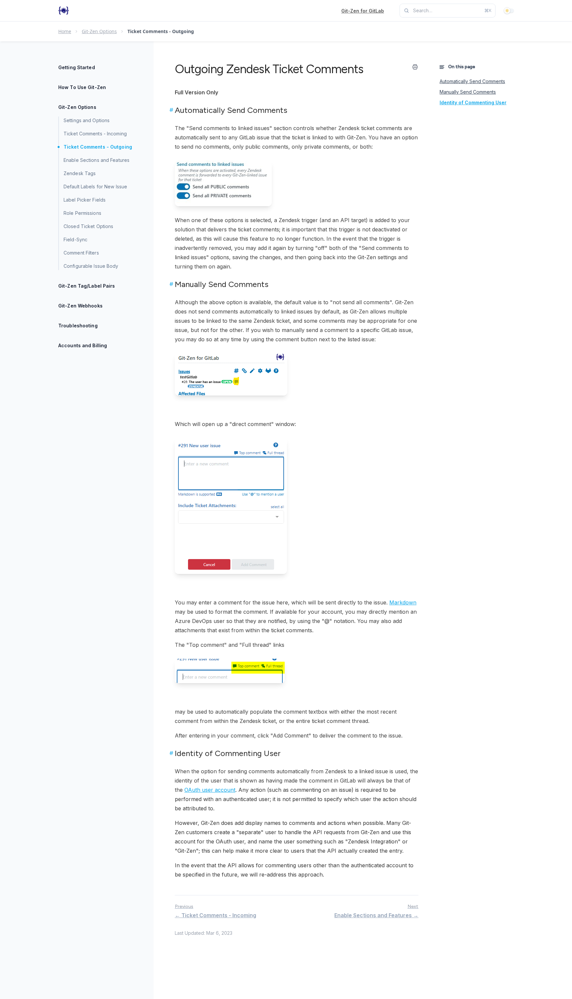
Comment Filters (81, 253)
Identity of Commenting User (473, 102)
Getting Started (76, 67)
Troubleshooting (78, 325)
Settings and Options (87, 120)
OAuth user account (209, 789)
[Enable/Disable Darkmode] (510, 11)
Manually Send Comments (468, 92)
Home (64, 31)
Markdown (402, 602)
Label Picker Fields (85, 200)
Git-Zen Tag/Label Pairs (86, 286)
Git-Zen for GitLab (362, 11)
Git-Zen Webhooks (80, 306)
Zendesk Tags (80, 173)
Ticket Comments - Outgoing (98, 147)
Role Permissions (82, 213)
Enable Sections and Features (96, 160)
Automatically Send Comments (472, 81)
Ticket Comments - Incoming (95, 133)
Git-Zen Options (99, 31)
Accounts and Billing (82, 345)
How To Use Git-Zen (82, 87)
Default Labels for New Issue (95, 186)
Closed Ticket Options (88, 226)
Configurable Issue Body (91, 266)
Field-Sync (75, 239)
